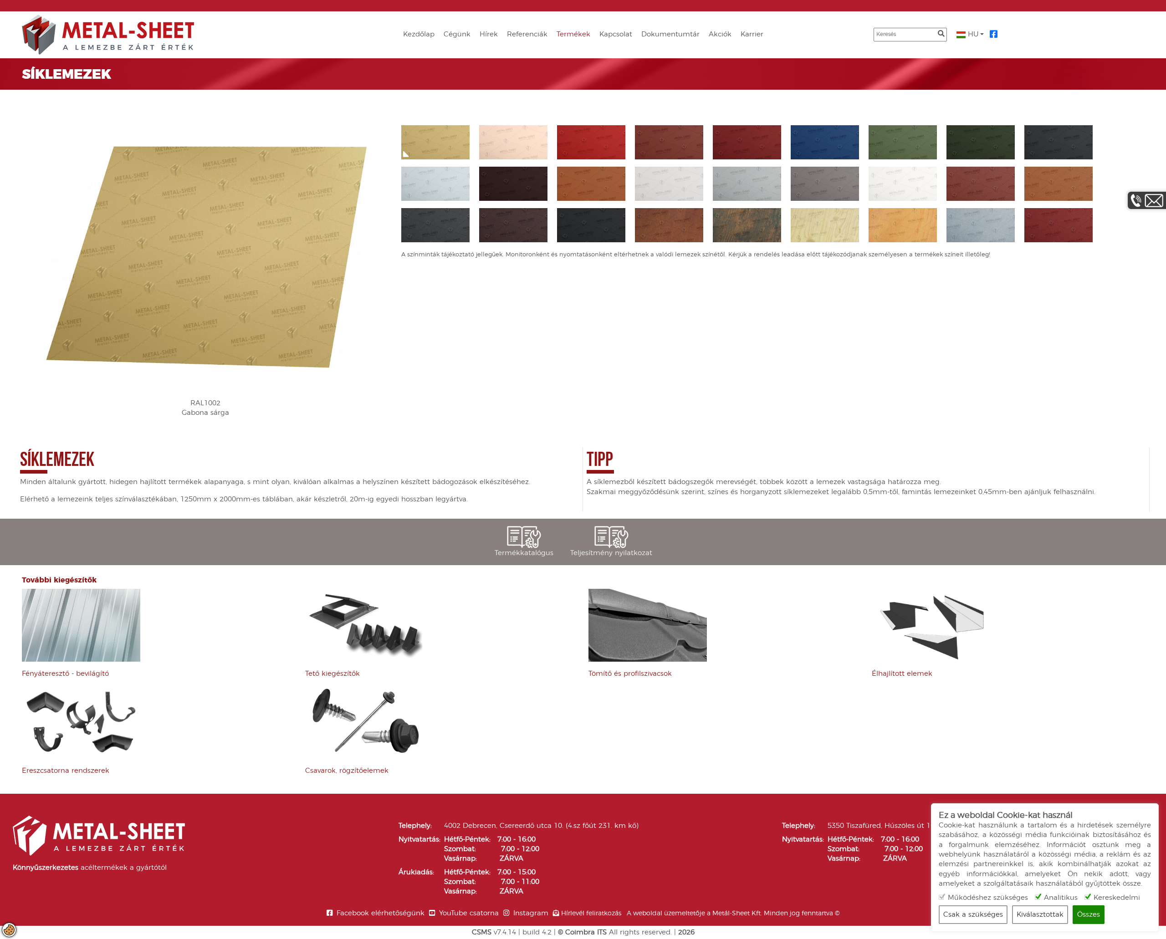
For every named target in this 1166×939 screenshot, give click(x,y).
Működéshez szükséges (988, 897)
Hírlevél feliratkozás (591, 913)
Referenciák (527, 34)
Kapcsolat (615, 34)
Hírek (489, 34)
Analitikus (1061, 897)
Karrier (752, 34)
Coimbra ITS (586, 932)
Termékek (573, 34)
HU (972, 34)
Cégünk (457, 34)
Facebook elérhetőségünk (380, 913)
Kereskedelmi (1117, 897)
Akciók (720, 34)
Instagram (530, 913)
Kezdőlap (419, 34)
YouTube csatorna (469, 913)
